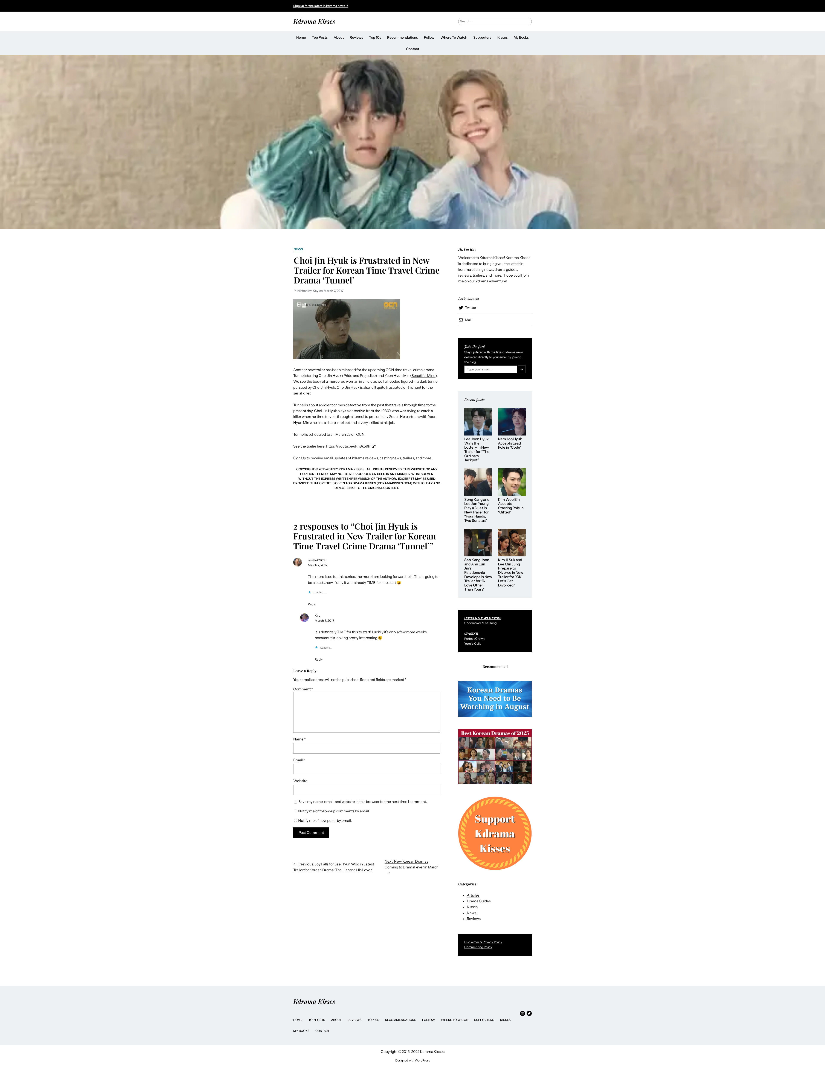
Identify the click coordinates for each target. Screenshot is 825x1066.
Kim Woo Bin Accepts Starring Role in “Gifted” (511, 506)
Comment (303, 689)
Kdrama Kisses (314, 21)
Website (300, 781)
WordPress (422, 1060)
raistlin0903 (316, 560)
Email (299, 760)
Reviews (474, 919)
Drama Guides (479, 901)
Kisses (472, 907)
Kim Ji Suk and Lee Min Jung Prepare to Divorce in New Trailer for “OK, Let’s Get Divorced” (510, 572)
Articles (473, 895)
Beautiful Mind (423, 375)
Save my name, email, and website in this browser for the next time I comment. (362, 802)
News (298, 249)
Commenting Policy (478, 947)
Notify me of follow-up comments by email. (334, 811)
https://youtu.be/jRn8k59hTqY (351, 446)
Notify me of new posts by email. (325, 820)
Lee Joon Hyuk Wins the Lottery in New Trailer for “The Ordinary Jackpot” (476, 449)
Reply (312, 604)
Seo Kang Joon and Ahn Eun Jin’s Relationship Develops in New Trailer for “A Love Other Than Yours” (478, 574)
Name (299, 739)
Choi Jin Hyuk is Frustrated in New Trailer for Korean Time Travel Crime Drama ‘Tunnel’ (367, 270)
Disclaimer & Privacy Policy (483, 942)
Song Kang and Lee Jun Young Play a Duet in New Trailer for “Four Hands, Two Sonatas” (476, 510)
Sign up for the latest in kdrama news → (320, 6)
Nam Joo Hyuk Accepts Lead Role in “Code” (510, 443)
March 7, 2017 (317, 565)
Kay (317, 616)
